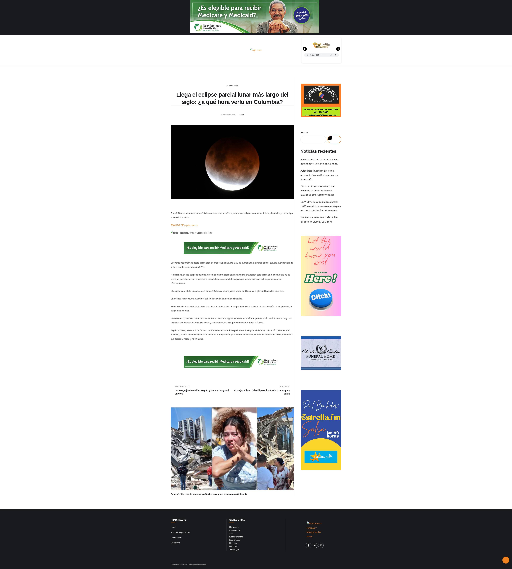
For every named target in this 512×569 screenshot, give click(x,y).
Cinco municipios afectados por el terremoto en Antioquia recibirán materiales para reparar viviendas (317, 190)
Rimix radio (176, 565)
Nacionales (234, 527)
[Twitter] (314, 545)
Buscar (304, 132)
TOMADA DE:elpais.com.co (184, 225)
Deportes (233, 546)
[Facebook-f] (308, 545)
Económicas (234, 540)
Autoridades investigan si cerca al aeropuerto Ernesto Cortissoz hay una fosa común (319, 175)
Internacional (234, 530)
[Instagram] (321, 545)
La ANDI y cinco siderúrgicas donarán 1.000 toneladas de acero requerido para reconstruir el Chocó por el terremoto (321, 206)
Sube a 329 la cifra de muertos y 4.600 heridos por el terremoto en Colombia (209, 494)
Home (173, 527)
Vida (231, 533)
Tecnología (232, 86)
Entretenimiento (236, 537)
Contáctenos (176, 537)
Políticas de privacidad (180, 532)
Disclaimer (175, 543)
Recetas (233, 543)
